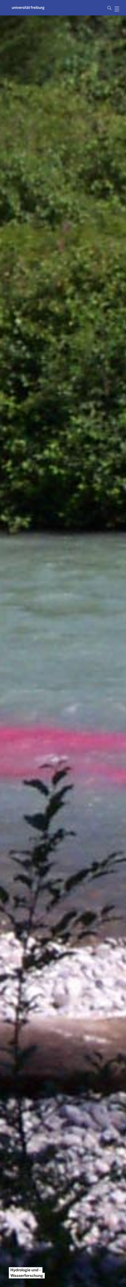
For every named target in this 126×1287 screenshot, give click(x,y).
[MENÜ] (117, 8)
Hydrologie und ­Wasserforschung (26, 1272)
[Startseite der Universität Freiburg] (28, 8)
